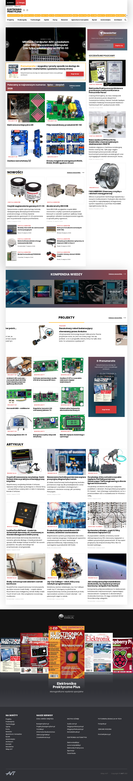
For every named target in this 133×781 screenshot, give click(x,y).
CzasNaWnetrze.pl (43, 737)
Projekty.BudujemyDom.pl (45, 726)
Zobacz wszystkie (74, 173)
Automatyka (105, 20)
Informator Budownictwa (45, 732)
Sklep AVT (17, 6)
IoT (22, 15)
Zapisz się (119, 46)
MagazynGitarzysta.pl (75, 726)
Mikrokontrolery (14, 15)
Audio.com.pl (72, 724)
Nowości (64, 20)
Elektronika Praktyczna (75, 748)
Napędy (75, 15)
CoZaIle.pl (40, 729)
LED (89, 15)
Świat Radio (71, 753)
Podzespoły (22, 20)
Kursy (55, 20)
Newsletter (9, 6)
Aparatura (82, 15)
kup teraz (106, 410)
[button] (5, 15)
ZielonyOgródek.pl (42, 735)
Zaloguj (22, 3)
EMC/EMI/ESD (120, 15)
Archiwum (118, 20)
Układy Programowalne (63, 15)
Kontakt (8, 744)
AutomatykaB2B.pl (74, 745)
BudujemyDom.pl (42, 724)
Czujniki (94, 15)
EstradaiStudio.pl (73, 732)
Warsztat (101, 15)
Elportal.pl (70, 751)
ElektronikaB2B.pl (73, 742)
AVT (122, 773)
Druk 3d (37, 15)
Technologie (35, 20)
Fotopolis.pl (102, 724)
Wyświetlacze (29, 15)
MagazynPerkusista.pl (75, 729)
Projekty (10, 20)
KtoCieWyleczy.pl (104, 734)
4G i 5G (51, 15)
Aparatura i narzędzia (79, 20)
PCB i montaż (110, 15)
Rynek (94, 20)
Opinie (46, 20)
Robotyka (44, 15)
